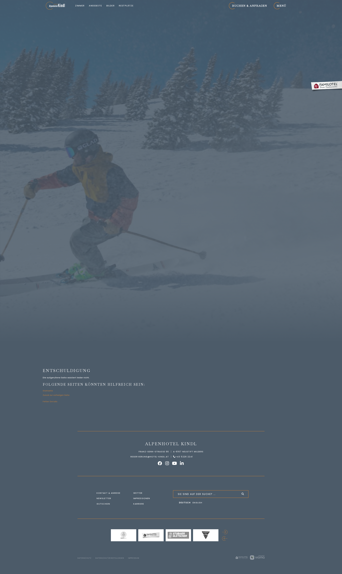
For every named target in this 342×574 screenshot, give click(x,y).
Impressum (133, 558)
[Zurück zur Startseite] (55, 5)
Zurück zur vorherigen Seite (56, 395)
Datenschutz (84, 558)
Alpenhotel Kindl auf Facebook (160, 463)
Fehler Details (50, 401)
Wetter (138, 493)
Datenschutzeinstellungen (109, 558)
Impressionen (141, 498)
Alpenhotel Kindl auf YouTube (174, 463)
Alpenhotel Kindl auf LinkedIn (182, 463)
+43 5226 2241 (184, 456)
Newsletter (104, 498)
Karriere (138, 503)
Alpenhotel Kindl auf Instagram (167, 463)
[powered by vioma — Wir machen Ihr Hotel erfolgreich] (257, 557)
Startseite (48, 390)
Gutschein (103, 503)
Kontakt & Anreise (109, 493)
